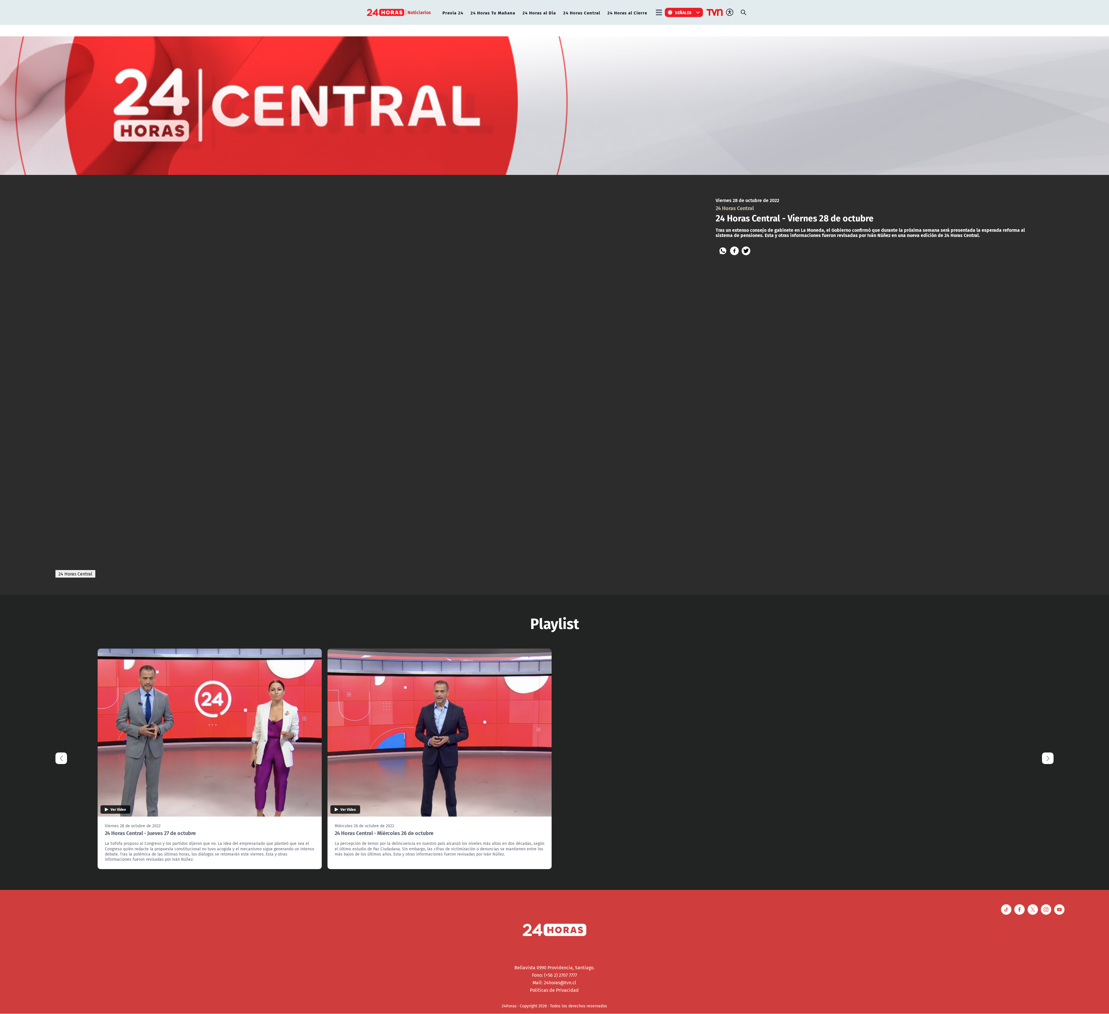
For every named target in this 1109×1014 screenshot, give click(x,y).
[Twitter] (746, 251)
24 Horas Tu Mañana (492, 12)
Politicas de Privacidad (554, 990)
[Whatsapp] (723, 251)
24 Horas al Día (539, 12)
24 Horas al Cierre (627, 12)
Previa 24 (452, 12)
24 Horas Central (581, 12)
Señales (683, 12)
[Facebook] (734, 251)
